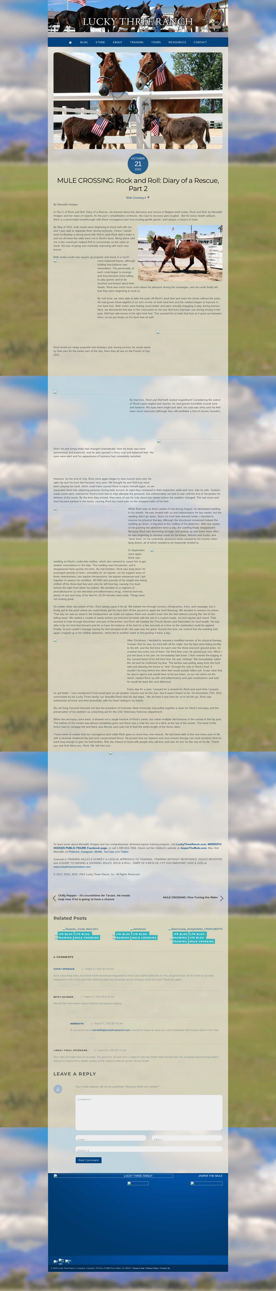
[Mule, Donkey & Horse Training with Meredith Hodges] (138, 30)
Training (137, 42)
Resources (177, 42)
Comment (85, 1099)
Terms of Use (138, 1268)
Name (82, 1140)
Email (159, 1140)
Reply (75, 985)
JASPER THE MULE (210, 1175)
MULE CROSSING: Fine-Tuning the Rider (190, 897)
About (118, 42)
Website (84, 1151)
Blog (84, 42)
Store (100, 42)
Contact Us (165, 1268)
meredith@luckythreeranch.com (111, 1030)
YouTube (109, 851)
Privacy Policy (152, 1268)
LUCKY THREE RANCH (138, 1175)
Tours (156, 42)
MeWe (98, 851)
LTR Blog (66, 934)
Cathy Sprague (64, 969)
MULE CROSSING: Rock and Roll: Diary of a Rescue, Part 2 (138, 184)
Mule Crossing (135, 197)
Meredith (77, 1023)
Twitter (124, 851)
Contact (200, 42)
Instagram (87, 851)
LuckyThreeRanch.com (191, 844)
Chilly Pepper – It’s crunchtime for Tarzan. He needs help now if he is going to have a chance (94, 897)
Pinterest (74, 851)
